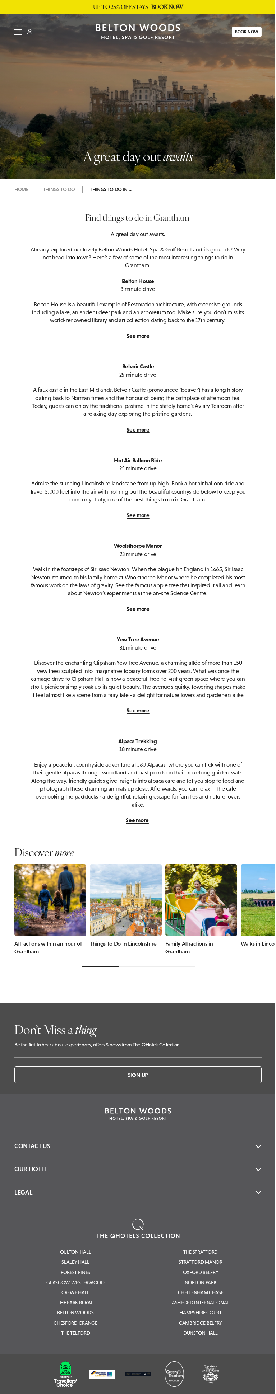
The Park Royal (75, 1302)
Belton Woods (75, 1312)
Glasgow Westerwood (75, 1282)
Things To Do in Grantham (111, 189)
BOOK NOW (244, 31)
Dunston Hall (200, 1333)
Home (21, 189)
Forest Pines (75, 1272)
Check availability (226, 1382)
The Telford (75, 1333)
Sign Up (138, 1075)
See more (137, 336)
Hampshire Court (200, 1312)
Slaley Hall (75, 1262)
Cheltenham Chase (201, 1292)
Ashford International (200, 1302)
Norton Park (200, 1282)
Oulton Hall (75, 1252)
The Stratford (200, 1252)
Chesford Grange (75, 1323)
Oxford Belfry (200, 1272)
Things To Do (59, 189)
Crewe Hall (75, 1292)
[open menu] (16, 32)
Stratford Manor (200, 1262)
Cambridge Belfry (200, 1323)
